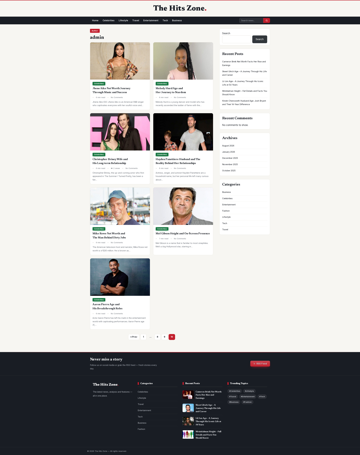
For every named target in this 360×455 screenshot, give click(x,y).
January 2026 (228, 152)
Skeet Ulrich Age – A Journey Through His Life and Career (208, 408)
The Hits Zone (179, 9)
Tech (165, 20)
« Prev (133, 337)
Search (226, 33)
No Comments (117, 97)
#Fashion (247, 402)
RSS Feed (261, 363)
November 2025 (230, 164)
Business (177, 20)
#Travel (232, 397)
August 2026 (228, 145)
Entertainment (150, 20)
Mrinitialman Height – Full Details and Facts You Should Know (208, 435)
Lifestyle (123, 20)
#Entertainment (248, 397)
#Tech (262, 397)
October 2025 (229, 170)
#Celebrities (234, 391)
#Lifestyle (249, 391)
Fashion (226, 211)
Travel (135, 20)
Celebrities (108, 20)
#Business (233, 402)
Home (95, 20)
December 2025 (230, 158)
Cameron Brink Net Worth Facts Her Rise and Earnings (208, 395)
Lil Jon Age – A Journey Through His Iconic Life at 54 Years (208, 421)
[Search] (266, 20)
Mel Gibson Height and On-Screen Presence (183, 233)
